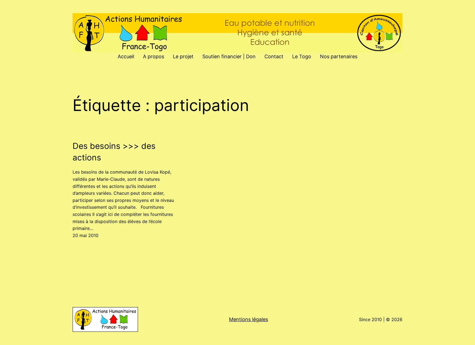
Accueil (126, 56)
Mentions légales (248, 319)
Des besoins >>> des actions (114, 151)
